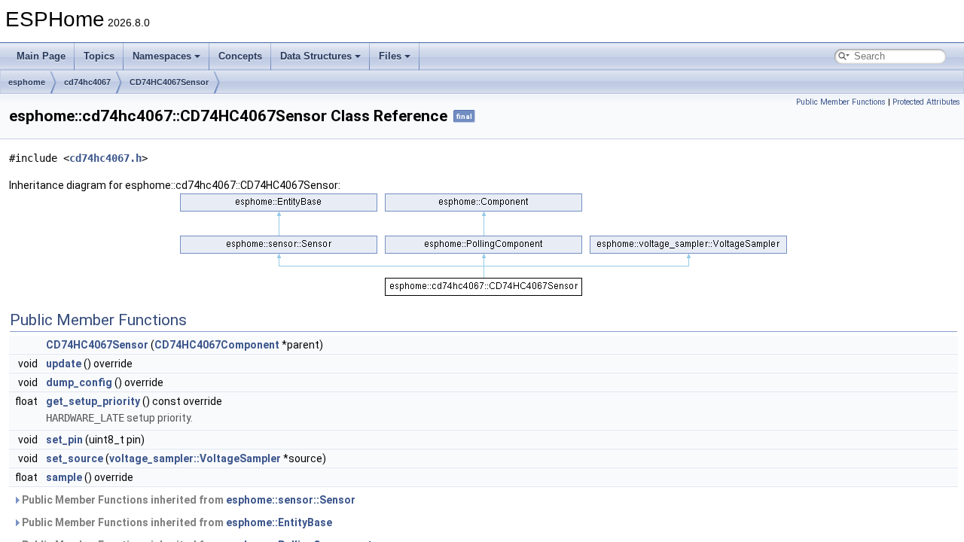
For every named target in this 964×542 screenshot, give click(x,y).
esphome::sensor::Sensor (290, 500)
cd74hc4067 (87, 82)
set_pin (64, 440)
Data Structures (316, 56)
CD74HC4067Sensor (169, 82)
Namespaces (162, 56)
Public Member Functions (841, 102)
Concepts (240, 56)
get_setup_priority (93, 401)
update (63, 364)
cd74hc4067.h (105, 158)
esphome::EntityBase (279, 522)
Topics (99, 56)
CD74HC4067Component (216, 345)
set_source (74, 458)
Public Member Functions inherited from (187, 500)
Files (390, 56)
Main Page (41, 56)
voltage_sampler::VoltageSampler (195, 458)
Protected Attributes (926, 102)
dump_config (79, 382)
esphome (26, 82)
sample (64, 477)
